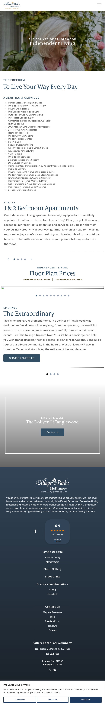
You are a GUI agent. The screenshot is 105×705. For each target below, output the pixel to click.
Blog (52, 617)
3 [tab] (21, 259)
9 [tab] (65, 295)
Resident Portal (52, 621)
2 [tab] (18, 259)
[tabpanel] (52, 287)
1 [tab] (14, 259)
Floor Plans (52, 576)
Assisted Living (52, 557)
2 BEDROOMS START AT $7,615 (69, 279)
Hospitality (52, 594)
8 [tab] (61, 295)
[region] (52, 693)
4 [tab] (25, 259)
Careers (52, 630)
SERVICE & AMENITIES (21, 358)
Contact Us (52, 432)
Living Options (52, 551)
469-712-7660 (52, 654)
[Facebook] (35, 532)
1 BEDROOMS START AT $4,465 (36, 279)
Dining (52, 590)
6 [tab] (54, 295)
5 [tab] (51, 295)
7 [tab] (58, 295)
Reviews (52, 626)
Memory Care (52, 562)
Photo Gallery (52, 569)
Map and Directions (52, 612)
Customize (20, 699)
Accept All (85, 699)
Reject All (52, 699)
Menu (100, 3)
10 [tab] (68, 295)
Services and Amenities (52, 584)
